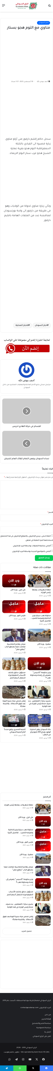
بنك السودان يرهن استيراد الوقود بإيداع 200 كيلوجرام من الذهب (40, 732)
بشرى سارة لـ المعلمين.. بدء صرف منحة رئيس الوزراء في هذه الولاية (39, 703)
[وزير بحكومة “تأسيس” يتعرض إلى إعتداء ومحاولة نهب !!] (39, 663)
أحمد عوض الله (42, 81)
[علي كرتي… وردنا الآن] (13, 581)
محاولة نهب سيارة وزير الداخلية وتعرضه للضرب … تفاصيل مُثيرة (40, 618)
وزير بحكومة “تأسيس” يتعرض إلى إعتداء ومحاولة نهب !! (40, 675)
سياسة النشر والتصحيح (41, 1023)
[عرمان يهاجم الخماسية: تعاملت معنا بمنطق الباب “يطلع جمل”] (13, 635)
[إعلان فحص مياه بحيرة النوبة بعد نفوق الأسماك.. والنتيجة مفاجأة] (13, 692)
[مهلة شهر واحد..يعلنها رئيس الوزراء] (39, 581)
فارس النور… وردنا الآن (17, 616)
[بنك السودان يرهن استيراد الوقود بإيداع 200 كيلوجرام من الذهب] (39, 720)
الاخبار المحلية (22, 325)
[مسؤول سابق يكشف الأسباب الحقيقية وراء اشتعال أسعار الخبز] (13, 663)
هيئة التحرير (46, 1019)
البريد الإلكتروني (46, 524)
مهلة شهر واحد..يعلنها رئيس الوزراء (18, 805)
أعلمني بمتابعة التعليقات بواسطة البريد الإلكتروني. (32, 546)
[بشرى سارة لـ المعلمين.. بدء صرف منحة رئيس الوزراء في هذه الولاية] (39, 692)
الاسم (50, 512)
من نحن (48, 1015)
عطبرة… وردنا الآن (44, 644)
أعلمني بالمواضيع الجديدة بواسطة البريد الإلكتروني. (31, 551)
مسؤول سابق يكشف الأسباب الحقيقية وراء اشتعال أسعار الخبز (16, 675)
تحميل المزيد (26, 931)
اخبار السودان (43, 23)
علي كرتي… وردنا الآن (17, 590)
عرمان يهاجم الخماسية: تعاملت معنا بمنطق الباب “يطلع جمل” (15, 647)
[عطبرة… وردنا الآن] (39, 635)
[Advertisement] (29, 54)
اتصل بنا (47, 1032)
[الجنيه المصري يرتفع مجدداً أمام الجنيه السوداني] (13, 720)
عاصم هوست (9, 1052)
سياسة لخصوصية (43, 1028)
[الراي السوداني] (26, 6)
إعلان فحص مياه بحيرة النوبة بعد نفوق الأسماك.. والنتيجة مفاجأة (14, 703)
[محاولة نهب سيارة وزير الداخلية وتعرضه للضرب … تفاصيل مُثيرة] (39, 606)
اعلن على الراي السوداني (42, 1036)
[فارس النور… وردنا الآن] (13, 606)
